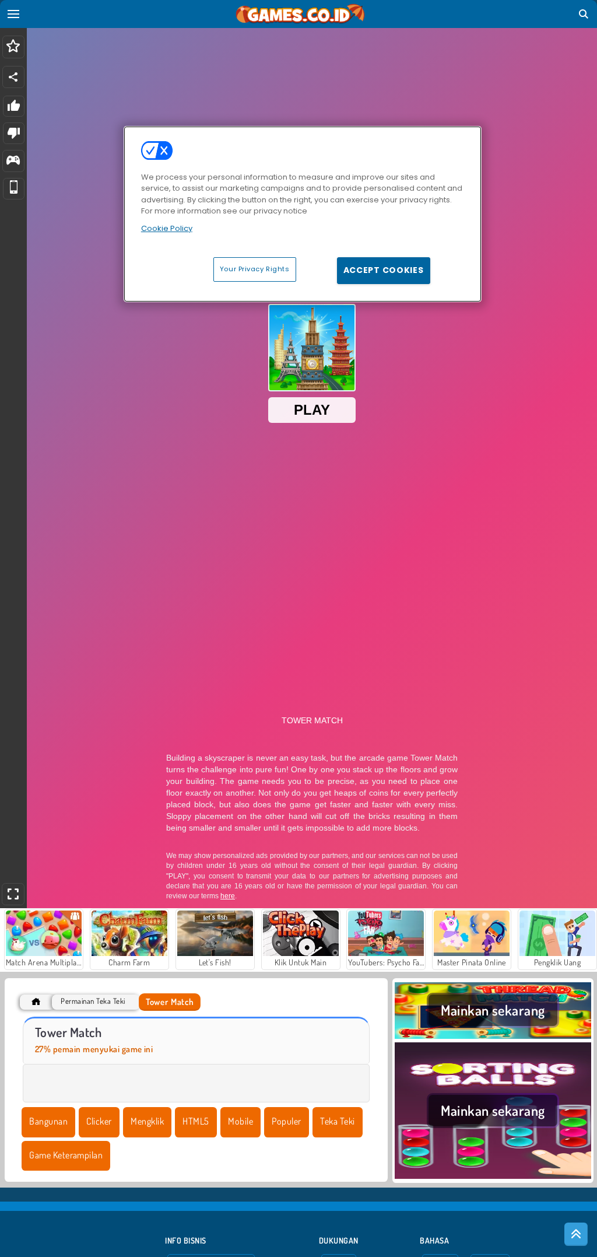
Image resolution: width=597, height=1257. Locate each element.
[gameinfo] (13, 161)
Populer (286, 1121)
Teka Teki (337, 1121)
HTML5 (195, 1121)
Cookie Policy (166, 228)
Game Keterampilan (66, 1155)
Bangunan (48, 1121)
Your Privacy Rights (255, 269)
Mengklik (147, 1121)
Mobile (240, 1121)
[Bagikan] (13, 77)
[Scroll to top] (576, 1234)
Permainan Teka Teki (93, 1001)
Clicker (98, 1121)
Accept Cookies (383, 270)
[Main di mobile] (13, 188)
